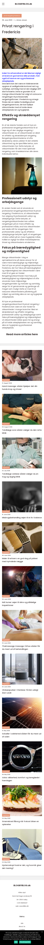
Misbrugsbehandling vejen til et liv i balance (22, 517)
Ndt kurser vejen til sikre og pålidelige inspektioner (19, 604)
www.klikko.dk (24, 906)
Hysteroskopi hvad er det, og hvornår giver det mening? (21, 866)
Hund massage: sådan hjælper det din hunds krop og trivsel (19, 387)
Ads (22, 923)
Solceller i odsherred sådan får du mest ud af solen (21, 735)
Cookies (22, 930)
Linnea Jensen (21, 20)
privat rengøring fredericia (12, 16)
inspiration (6, 380)
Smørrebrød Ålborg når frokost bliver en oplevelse (20, 823)
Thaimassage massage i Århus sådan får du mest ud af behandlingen (21, 647)
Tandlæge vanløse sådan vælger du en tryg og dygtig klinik (20, 475)
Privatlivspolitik (25, 942)
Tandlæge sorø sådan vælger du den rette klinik (22, 431)
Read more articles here (22, 334)
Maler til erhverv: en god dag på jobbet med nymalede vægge (20, 560)
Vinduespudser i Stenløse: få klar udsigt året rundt (20, 691)
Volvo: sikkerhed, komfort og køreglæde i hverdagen (21, 779)
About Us (22, 926)
